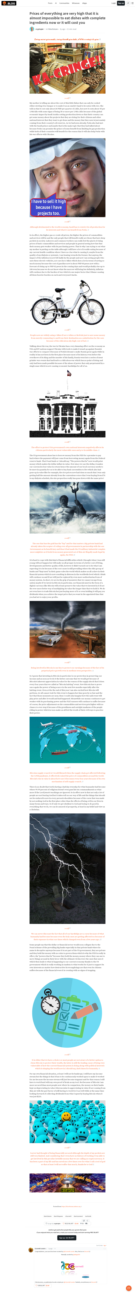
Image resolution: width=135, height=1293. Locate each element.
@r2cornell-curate (68, 1251)
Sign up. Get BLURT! (66, 1238)
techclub (88, 1216)
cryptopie (39, 29)
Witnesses (76, 3)
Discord (86, 1251)
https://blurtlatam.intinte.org (71, 1206)
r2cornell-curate (40, 1248)
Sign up (121, 3)
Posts (50, 3)
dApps (84, 3)
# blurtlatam (53, 29)
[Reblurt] (84, 1221)
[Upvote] (63, 1223)
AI (56, 3)
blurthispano (58, 1216)
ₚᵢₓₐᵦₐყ (67, 98)
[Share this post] (87, 1221)
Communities (64, 3)
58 (82, 1223)
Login (114, 3)
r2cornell (68, 1216)
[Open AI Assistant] (129, 1288)
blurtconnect (78, 1216)
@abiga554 (76, 1254)
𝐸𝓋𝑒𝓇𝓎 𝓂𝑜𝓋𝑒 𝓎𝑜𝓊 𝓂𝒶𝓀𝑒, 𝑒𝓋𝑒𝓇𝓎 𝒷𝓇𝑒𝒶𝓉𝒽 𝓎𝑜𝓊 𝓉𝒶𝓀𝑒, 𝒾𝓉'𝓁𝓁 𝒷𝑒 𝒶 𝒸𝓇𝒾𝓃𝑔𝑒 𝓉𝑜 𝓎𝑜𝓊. (66, 39)
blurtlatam (47, 1216)
